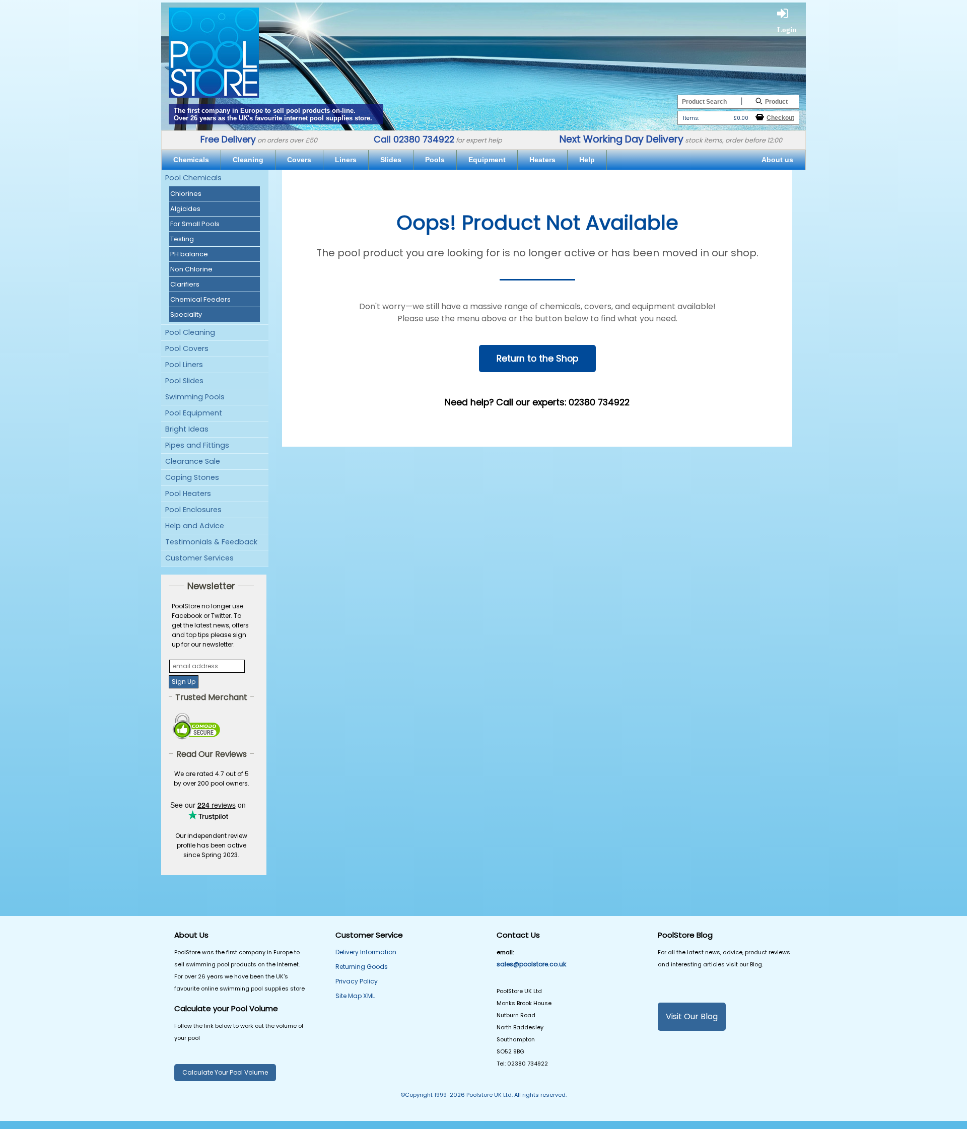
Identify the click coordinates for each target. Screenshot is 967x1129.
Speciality (186, 314)
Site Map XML (355, 996)
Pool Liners (184, 365)
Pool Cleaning (190, 332)
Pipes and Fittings (197, 445)
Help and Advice (194, 526)
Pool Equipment (193, 413)
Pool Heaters (188, 493)
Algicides (185, 208)
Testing (182, 239)
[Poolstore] (214, 49)
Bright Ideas (187, 429)
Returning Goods (361, 966)
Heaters (542, 160)
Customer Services (199, 558)
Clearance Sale (192, 461)
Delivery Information (365, 952)
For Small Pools (195, 224)
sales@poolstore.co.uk (531, 964)
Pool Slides (184, 381)
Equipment (487, 160)
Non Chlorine (191, 269)
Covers (299, 160)
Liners (346, 160)
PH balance (189, 254)
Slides (390, 160)
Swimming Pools (195, 397)
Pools (435, 160)
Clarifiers (184, 284)
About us (777, 160)
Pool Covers (187, 348)
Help (587, 160)
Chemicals (191, 160)
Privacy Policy (356, 981)
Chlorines (185, 193)
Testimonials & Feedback (211, 542)
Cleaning (248, 160)
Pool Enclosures (193, 510)
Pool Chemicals (193, 178)
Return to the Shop (537, 358)
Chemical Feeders (200, 299)
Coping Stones (192, 477)
